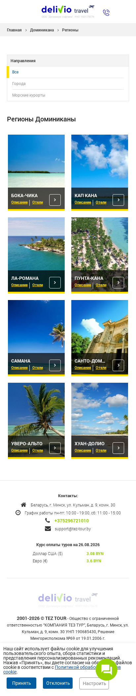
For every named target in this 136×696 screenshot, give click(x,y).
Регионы (70, 29)
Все (15, 72)
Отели (37, 201)
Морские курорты (28, 95)
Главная (14, 29)
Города (19, 83)
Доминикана (42, 29)
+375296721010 (71, 520)
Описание (19, 201)
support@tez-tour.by (73, 528)
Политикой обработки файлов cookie (62, 669)
